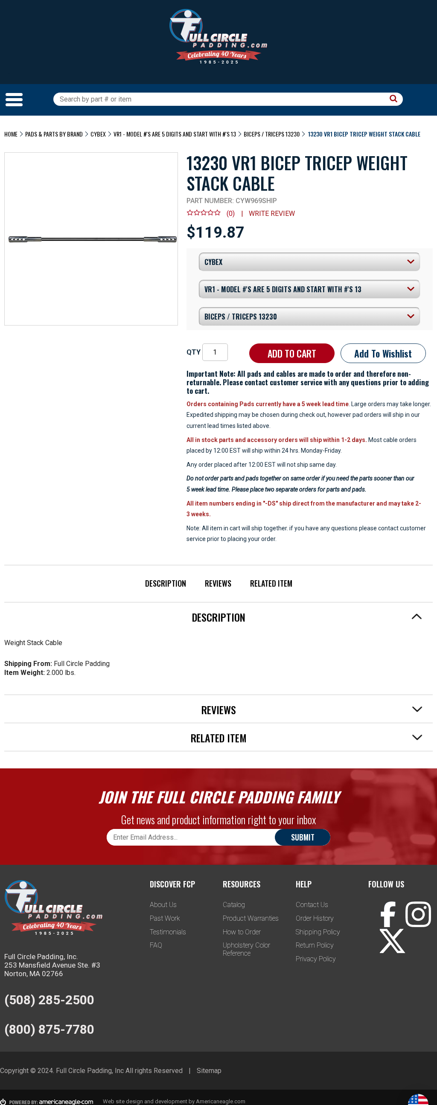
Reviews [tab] (218, 709)
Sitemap (209, 1071)
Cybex (98, 133)
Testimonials (168, 932)
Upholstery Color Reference (246, 949)
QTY (193, 352)
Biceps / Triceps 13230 (272, 133)
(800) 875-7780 (49, 1029)
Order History (315, 918)
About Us (163, 905)
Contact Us (312, 905)
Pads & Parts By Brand (54, 133)
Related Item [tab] (219, 737)
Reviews (218, 583)
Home (10, 133)
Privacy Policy (316, 959)
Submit (303, 837)
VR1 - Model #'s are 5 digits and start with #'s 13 (175, 133)
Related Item (271, 583)
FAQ (156, 945)
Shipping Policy (318, 932)
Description (165, 583)
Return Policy (315, 945)
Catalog (234, 905)
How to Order (242, 932)
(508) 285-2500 (49, 999)
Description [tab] (218, 617)
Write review (272, 213)
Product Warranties (251, 918)
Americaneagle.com (220, 1101)
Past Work (165, 918)
